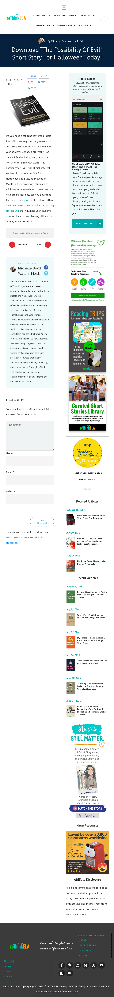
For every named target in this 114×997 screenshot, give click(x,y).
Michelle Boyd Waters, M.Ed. (67, 41)
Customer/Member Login (65, 991)
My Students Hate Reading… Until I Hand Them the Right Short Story (91, 640)
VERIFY (87, 489)
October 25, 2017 (75, 509)
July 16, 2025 (73, 655)
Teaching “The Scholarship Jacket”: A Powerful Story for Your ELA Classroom (90, 686)
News (10, 84)
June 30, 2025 (73, 677)
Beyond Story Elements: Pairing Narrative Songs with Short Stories (92, 595)
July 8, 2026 (72, 609)
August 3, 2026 (74, 586)
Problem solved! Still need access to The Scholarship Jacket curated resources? (90, 541)
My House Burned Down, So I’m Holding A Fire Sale (91, 562)
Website (10, 491)
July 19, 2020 (73, 532)
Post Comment (42, 521)
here (26, 200)
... (78, 213)
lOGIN (7, 971)
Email (10, 472)
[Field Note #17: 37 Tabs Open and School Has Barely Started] (87, 128)
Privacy (15, 986)
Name (10, 453)
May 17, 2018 (73, 555)
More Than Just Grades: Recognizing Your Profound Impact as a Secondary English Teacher (92, 710)
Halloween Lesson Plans (37, 233)
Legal (6, 986)
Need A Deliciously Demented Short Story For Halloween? (91, 516)
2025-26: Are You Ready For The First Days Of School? (92, 662)
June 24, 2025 (73, 700)
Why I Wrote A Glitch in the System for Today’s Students (91, 616)
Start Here (84, 950)
